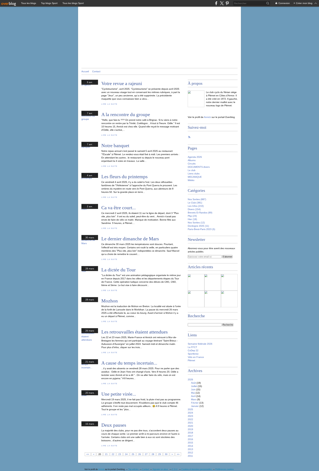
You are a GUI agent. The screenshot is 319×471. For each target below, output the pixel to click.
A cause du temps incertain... (129, 363)
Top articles (133, 469)
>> (178, 454)
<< (87, 454)
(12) (196, 222)
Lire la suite (109, 104)
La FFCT (192, 347)
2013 (190, 449)
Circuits (192, 163)
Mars (193, 399)
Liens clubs (194, 173)
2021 (190, 422)
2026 (190, 379)
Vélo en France (196, 357)
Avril (193, 396)
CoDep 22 (193, 350)
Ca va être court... (118, 207)
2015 (190, 442)
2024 (190, 412)
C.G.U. (175, 469)
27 (146, 454)
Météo (191, 180)
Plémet (191, 360)
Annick (208, 117)
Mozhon (109, 300)
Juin (193, 389)
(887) (197, 199)
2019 (190, 429)
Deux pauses (113, 425)
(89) (200, 212)
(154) (194, 209)
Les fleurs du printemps (124, 176)
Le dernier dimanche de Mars (130, 238)
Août (193, 382)
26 (139, 454)
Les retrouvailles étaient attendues (134, 331)
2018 (190, 432)
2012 (190, 452)
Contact (96, 71)
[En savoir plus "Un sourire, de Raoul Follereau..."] (212, 299)
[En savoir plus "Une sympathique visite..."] (229, 282)
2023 (190, 416)
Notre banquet (115, 145)
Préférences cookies (224, 469)
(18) (192, 219)
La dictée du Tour (118, 269)
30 (166, 454)
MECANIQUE (195, 177)
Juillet (194, 386)
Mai (193, 392)
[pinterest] (227, 3)
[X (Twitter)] (222, 3)
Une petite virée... (118, 394)
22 (113, 454)
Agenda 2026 (195, 157)
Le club (191, 170)
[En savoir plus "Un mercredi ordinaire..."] (196, 282)
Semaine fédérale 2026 (200, 343)
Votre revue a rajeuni (121, 83)
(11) (198, 226)
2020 (190, 426)
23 (119, 454)
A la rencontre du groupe (125, 114)
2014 (190, 446)
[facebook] (216, 3)
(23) (192, 216)
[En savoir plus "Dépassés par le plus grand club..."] (196, 299)
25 (133, 454)
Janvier (195, 406)
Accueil (85, 71)
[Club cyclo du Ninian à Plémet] (196, 99)
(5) (201, 229)
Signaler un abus (160, 469)
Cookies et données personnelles (196, 469)
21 (106, 454)
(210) (196, 206)
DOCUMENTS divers (199, 167)
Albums (192, 160)
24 (126, 454)
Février (195, 402)
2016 (190, 439)
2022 (190, 419)
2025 (190, 409)
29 (159, 454)
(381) (195, 202)
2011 (190, 456)
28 (153, 454)
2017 (190, 436)
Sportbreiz (193, 353)
